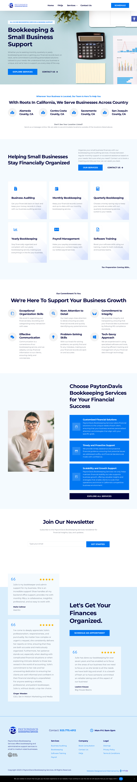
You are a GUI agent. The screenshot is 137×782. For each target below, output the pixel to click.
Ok (121, 779)
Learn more (16, 216)
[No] (134, 779)
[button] (134, 19)
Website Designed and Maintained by (103, 771)
